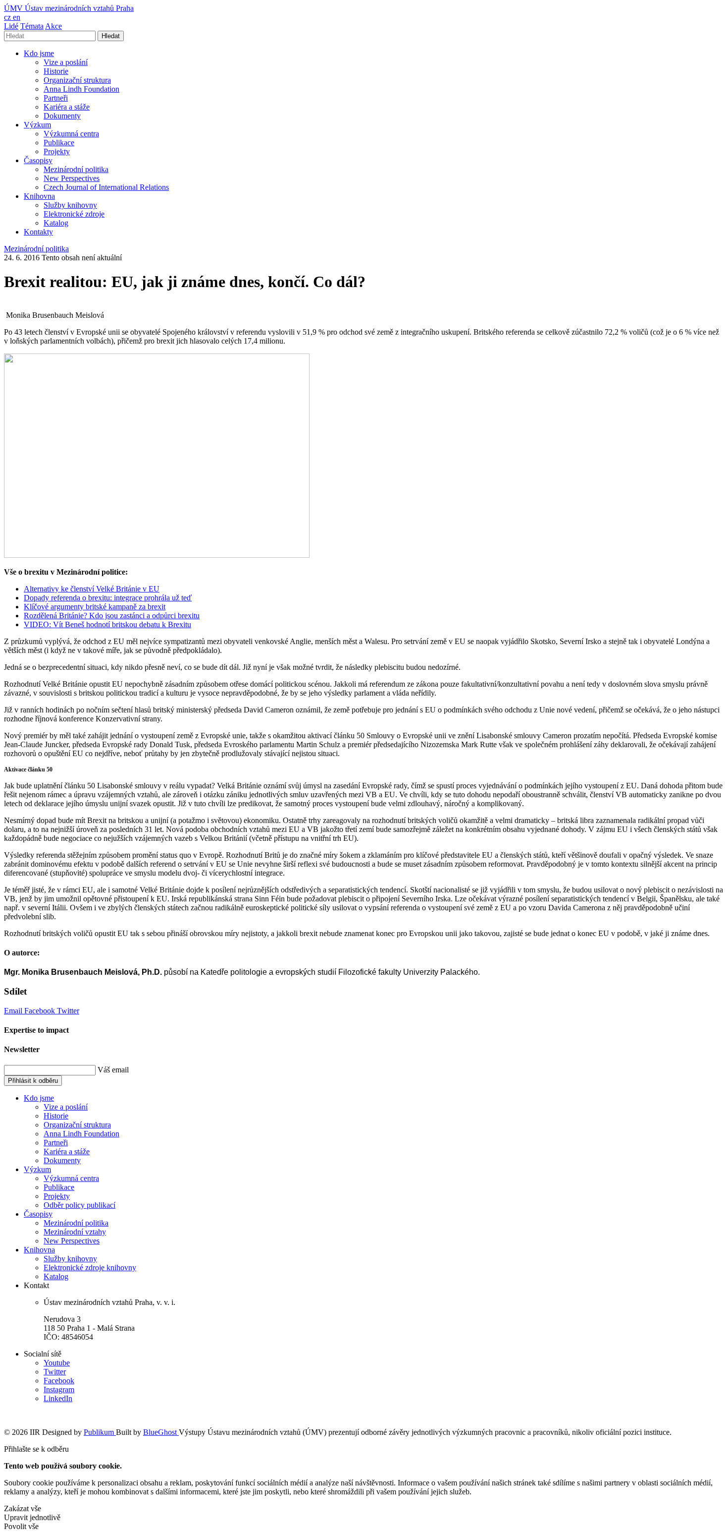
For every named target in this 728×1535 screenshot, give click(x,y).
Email (14, 1010)
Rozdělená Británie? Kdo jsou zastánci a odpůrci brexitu (112, 615)
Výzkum (37, 124)
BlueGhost (161, 1432)
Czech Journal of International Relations (106, 187)
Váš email (113, 1069)
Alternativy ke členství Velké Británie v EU (91, 589)
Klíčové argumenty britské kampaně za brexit (94, 606)
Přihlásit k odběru (33, 1080)
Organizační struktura (77, 80)
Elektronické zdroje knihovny (90, 1267)
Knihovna (39, 196)
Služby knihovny (70, 205)
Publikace (59, 142)
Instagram (59, 1389)
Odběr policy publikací (79, 1205)
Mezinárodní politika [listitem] (36, 248)
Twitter (68, 1010)
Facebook (40, 1010)
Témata (32, 26)
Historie (56, 71)
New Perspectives (72, 178)
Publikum (100, 1432)
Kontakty (38, 232)
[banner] (69, 8)
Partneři (56, 98)
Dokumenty (62, 116)
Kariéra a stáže (67, 107)
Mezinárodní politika (76, 169)
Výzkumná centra (71, 133)
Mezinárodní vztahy (75, 1232)
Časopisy (38, 160)
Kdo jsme (39, 53)
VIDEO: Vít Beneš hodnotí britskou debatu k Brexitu (107, 624)
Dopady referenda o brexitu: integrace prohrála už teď (108, 597)
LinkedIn (58, 1398)
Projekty (57, 151)
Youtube (57, 1362)
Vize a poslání (66, 62)
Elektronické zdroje (74, 214)
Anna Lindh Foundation (81, 89)
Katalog (56, 223)
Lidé (11, 26)
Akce (53, 26)
